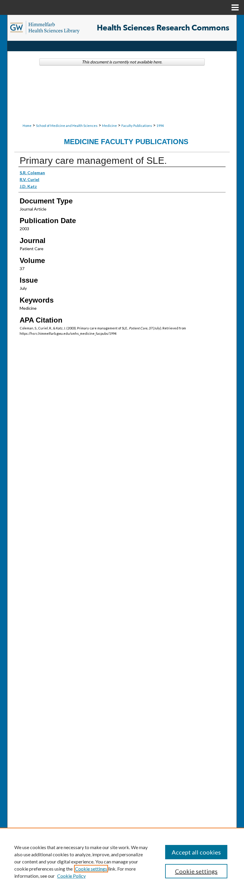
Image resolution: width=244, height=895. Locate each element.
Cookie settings (91, 868)
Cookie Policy (71, 876)
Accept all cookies (196, 852)
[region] (122, 861)
